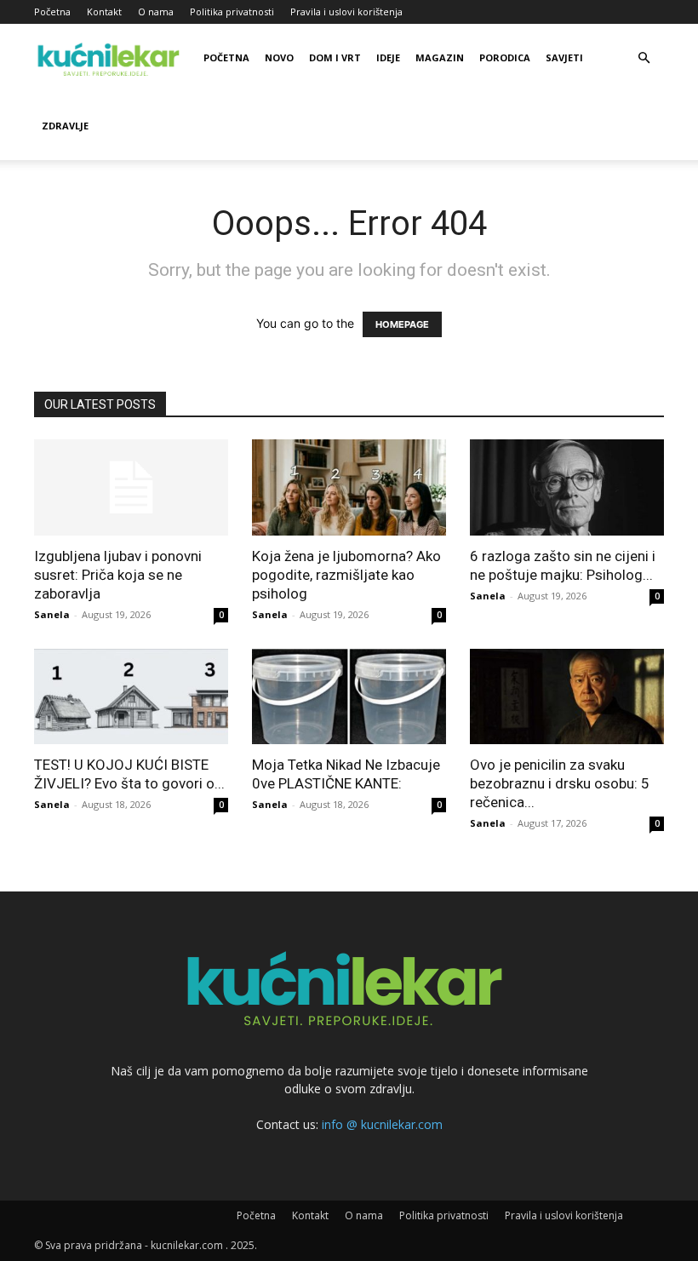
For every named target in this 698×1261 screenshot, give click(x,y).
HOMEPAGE (402, 324)
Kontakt (104, 11)
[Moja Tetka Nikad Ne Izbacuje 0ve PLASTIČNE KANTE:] (349, 697)
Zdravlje (65, 125)
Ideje (388, 57)
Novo (279, 57)
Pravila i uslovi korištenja (346, 11)
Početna (52, 11)
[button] (643, 58)
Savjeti (564, 57)
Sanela (52, 614)
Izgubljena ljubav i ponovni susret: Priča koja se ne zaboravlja (118, 574)
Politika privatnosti (232, 11)
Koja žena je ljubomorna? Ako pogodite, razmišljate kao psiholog (346, 574)
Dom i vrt (335, 57)
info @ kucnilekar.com (382, 1124)
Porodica (504, 57)
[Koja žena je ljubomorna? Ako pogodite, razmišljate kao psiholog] (349, 487)
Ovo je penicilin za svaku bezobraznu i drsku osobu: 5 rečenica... (559, 783)
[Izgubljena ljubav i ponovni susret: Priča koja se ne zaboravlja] (131, 487)
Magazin (439, 57)
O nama (156, 11)
